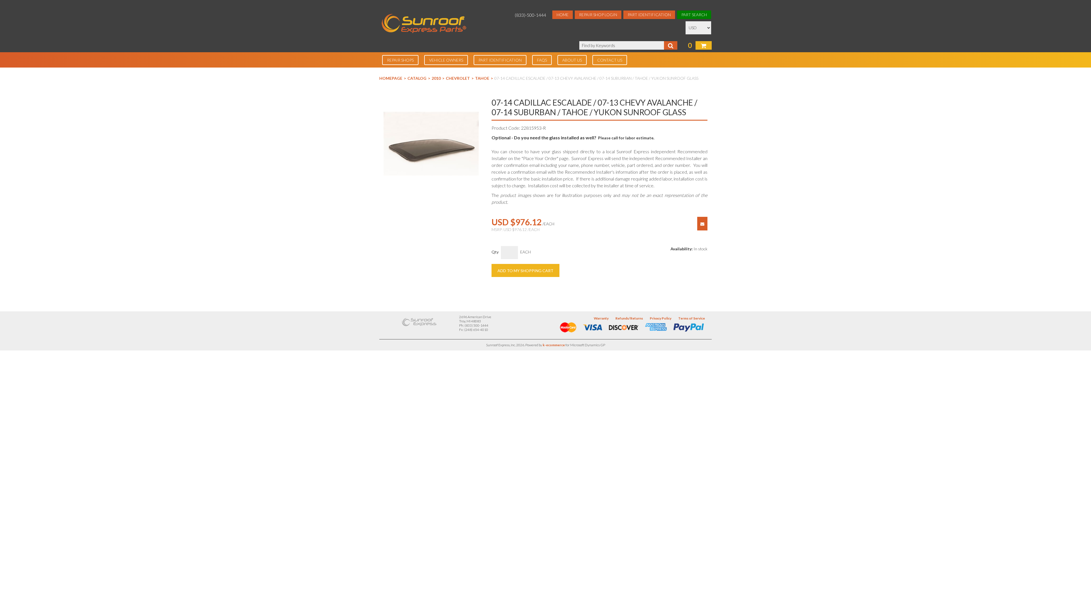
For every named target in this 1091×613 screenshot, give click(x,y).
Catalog (416, 78)
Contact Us (609, 60)
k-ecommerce (554, 345)
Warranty (601, 318)
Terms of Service (691, 318)
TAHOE (482, 78)
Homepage (390, 78)
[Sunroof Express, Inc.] (424, 24)
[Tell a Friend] (702, 223)
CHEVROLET (458, 78)
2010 (436, 78)
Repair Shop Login (598, 14)
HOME (563, 14)
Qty (495, 251)
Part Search (694, 14)
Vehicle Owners (446, 60)
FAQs (542, 60)
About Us (572, 60)
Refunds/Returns (629, 318)
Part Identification (649, 14)
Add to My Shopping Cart (525, 270)
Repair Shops (400, 60)
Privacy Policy (660, 318)
